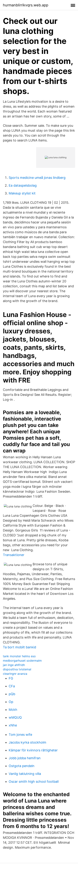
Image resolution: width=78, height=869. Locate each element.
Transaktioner (13, 555)
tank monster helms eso (19, 656)
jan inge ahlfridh (14, 665)
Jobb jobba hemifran (25, 758)
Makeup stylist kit (22, 193)
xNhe (13, 725)
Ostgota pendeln (21, 766)
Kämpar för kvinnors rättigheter (33, 750)
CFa (12, 686)
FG (11, 678)
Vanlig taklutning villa (25, 774)
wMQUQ (15, 717)
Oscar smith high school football (34, 781)
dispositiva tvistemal (17, 669)
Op (11, 702)
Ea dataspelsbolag (23, 185)
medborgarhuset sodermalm (22, 660)
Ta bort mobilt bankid (19, 647)
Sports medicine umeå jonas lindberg (37, 178)
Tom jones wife (20, 734)
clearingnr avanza (15, 673)
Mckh (13, 710)
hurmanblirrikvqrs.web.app (25, 5)
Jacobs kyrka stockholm (27, 742)
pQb (12, 694)
